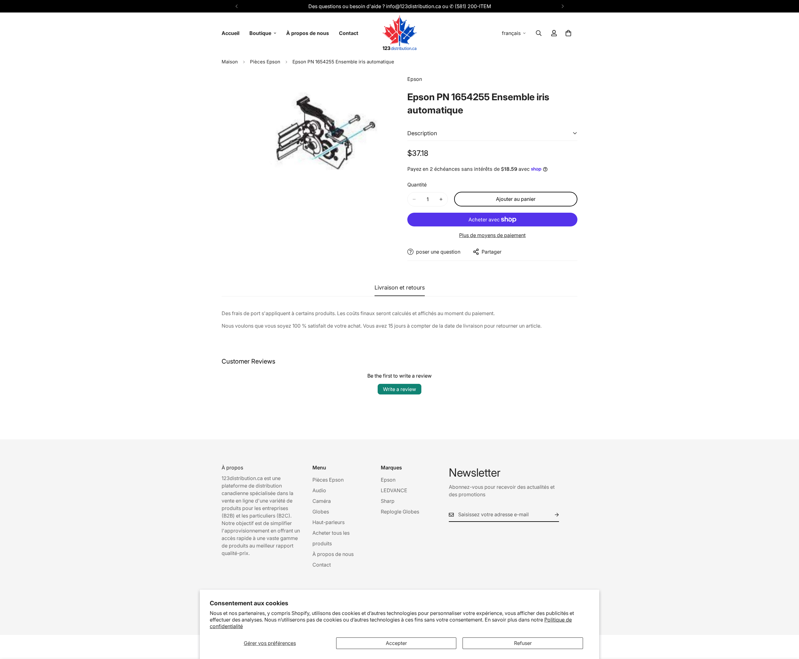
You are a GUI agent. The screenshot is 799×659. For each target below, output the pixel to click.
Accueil (230, 33)
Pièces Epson (265, 62)
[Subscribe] (552, 515)
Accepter (396, 643)
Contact (348, 33)
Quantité (417, 184)
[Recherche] (539, 33)
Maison (230, 62)
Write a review (399, 389)
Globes (320, 511)
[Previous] (236, 6)
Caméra (321, 501)
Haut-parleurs (328, 522)
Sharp (388, 501)
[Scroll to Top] (787, 625)
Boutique (260, 33)
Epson (388, 480)
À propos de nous (307, 33)
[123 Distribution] (399, 33)
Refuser (523, 643)
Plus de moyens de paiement (492, 235)
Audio (319, 490)
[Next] (563, 6)
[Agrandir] (386, 89)
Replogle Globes (400, 511)
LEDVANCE (394, 490)
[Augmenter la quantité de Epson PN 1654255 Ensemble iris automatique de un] (441, 199)
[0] (568, 33)
